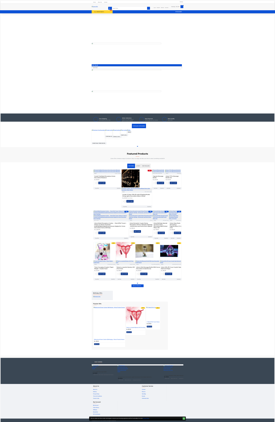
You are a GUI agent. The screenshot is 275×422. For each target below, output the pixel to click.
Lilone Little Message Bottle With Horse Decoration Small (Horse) (148, 268)
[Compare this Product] (98, 185)
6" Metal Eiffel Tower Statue (153, 321)
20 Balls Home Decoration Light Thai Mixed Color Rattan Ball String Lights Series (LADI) (135, 377)
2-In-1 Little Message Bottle (100, 371)
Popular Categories (139, 126)
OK (184, 418)
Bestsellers (146, 165)
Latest (138, 165)
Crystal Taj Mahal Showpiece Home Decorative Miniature (104, 177)
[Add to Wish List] (95, 185)
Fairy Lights (124, 135)
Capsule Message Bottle (158, 177)
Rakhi (129, 132)
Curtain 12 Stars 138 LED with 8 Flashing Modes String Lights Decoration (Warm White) (136, 195)
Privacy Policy (146, 418)
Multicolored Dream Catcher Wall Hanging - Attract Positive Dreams (109, 339)
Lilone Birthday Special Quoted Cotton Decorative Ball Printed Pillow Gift (160, 225)
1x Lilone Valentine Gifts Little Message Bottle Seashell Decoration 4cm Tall (179, 375)
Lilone (167, 173)
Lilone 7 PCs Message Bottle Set (172, 177)
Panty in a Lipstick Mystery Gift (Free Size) (126, 268)
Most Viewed (98, 362)
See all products (137, 285)
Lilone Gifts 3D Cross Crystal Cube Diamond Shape (171, 268)
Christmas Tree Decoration (99, 143)
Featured (131, 165)
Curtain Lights (109, 136)
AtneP (95, 173)
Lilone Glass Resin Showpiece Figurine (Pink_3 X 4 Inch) (175, 225)
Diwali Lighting (117, 136)
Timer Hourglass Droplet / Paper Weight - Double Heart (104, 268)
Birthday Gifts (97, 293)
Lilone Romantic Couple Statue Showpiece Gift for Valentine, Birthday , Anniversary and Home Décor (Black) (141, 225)
